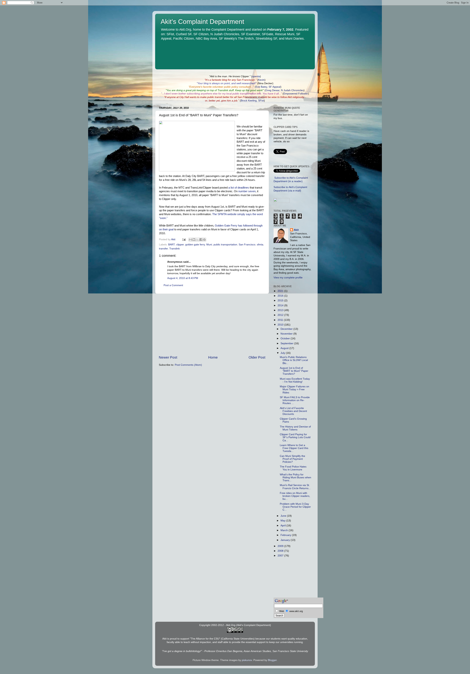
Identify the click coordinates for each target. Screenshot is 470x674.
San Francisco (247, 244)
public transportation (225, 244)
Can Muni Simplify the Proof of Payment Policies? (292, 459)
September (287, 343)
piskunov (247, 660)
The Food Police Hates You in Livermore (293, 468)
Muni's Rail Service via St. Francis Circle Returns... (295, 486)
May (283, 520)
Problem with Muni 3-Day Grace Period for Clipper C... (295, 507)
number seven (247, 191)
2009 (281, 546)
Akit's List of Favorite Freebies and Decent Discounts (293, 411)
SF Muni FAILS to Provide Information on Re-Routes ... (295, 400)
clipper (180, 244)
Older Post (257, 357)
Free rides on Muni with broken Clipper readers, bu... (295, 496)
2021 (281, 291)
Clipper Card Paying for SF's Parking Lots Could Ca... (295, 437)
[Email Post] (183, 239)
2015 (281, 300)
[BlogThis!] (194, 239)
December (287, 329)
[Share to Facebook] (201, 239)
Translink (174, 248)
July (283, 353)
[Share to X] (197, 239)
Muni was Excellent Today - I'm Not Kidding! (295, 380)
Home (213, 357)
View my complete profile (288, 277)
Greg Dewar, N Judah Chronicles (284, 90)
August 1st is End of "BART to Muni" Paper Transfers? (294, 371)
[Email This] (190, 239)
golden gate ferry (195, 244)
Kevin (261, 79)
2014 (281, 305)
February (286, 535)
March (285, 530)
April (283, 525)
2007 (281, 555)
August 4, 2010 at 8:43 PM (182, 278)
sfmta (260, 244)
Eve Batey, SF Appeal (268, 86)
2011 (281, 320)
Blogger (272, 660)
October (286, 338)
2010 (281, 324)
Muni (209, 244)
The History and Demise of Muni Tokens (295, 428)
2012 (281, 315)
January (286, 540)
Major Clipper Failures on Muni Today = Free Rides (294, 389)
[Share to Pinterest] (204, 239)
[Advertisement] (212, 324)
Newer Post (168, 357)
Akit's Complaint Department (202, 21)
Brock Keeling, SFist (252, 100)
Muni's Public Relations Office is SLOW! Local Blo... (294, 360)
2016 (281, 295)
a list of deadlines (238, 187)
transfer (163, 248)
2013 (281, 310)
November (287, 333)
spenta (256, 76)
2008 (281, 550)
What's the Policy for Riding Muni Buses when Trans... (295, 477)
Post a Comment (173, 285)
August (285, 348)
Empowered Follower (295, 93)
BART (171, 244)
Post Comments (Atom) (188, 365)
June (284, 515)
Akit (296, 230)
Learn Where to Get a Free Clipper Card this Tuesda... (294, 448)
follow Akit (286, 97)
